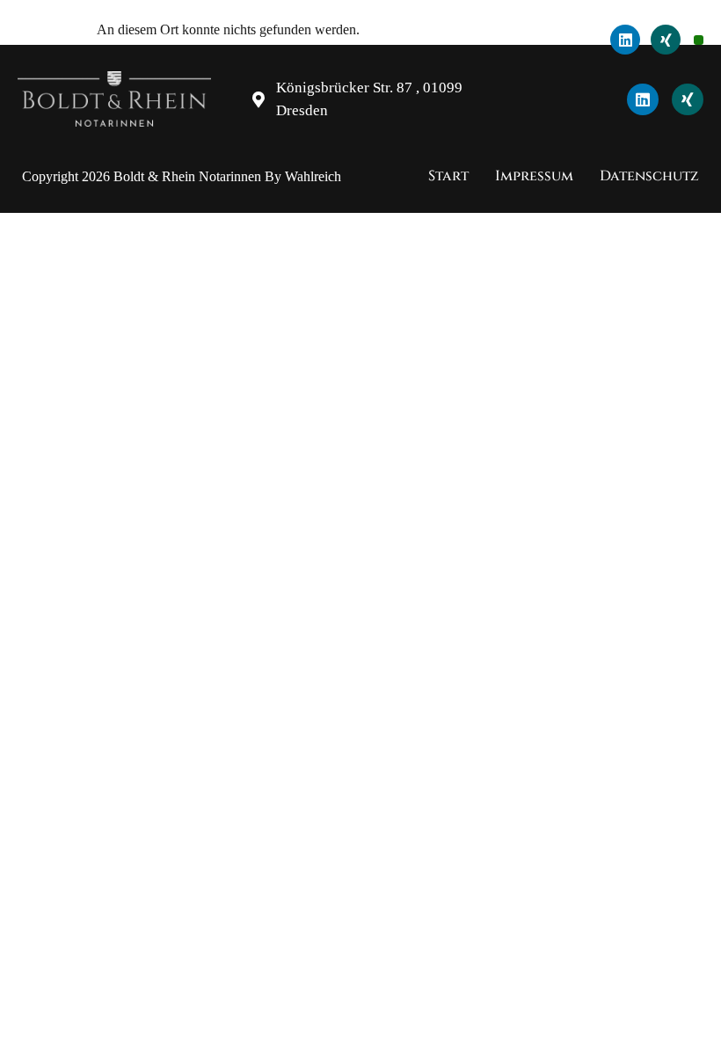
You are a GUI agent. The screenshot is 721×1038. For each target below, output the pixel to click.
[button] (698, 40)
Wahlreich (313, 176)
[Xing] (666, 40)
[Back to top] (694, 1003)
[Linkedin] (625, 40)
